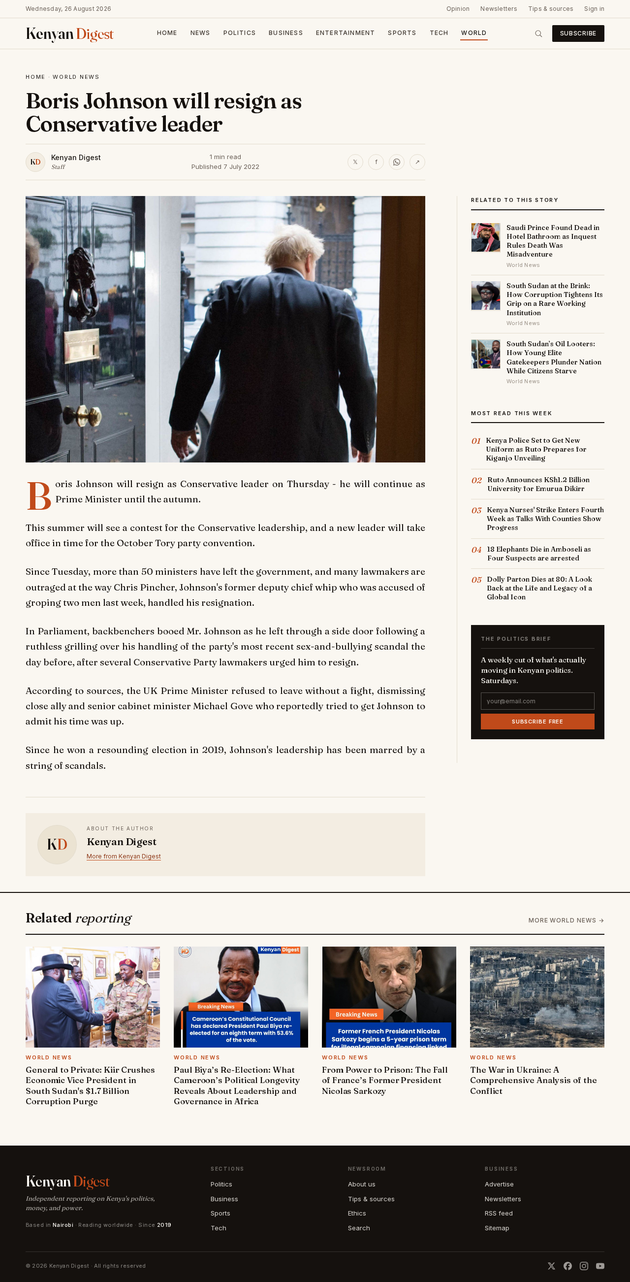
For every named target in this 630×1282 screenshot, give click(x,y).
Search (359, 1228)
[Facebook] (568, 1266)
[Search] (538, 33)
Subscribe (578, 33)
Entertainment (346, 32)
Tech (439, 32)
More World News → (566, 920)
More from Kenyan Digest (124, 856)
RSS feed (499, 1213)
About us (362, 1184)
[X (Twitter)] (551, 1266)
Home (167, 32)
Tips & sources (550, 8)
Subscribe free (538, 721)
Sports (402, 32)
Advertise (499, 1184)
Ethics (357, 1213)
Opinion (458, 8)
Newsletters (498, 8)
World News (76, 76)
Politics (239, 32)
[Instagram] (584, 1266)
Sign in (594, 8)
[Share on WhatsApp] (397, 162)
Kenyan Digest (76, 157)
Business (286, 32)
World (474, 32)
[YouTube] (600, 1266)
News (200, 32)
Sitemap (497, 1228)
